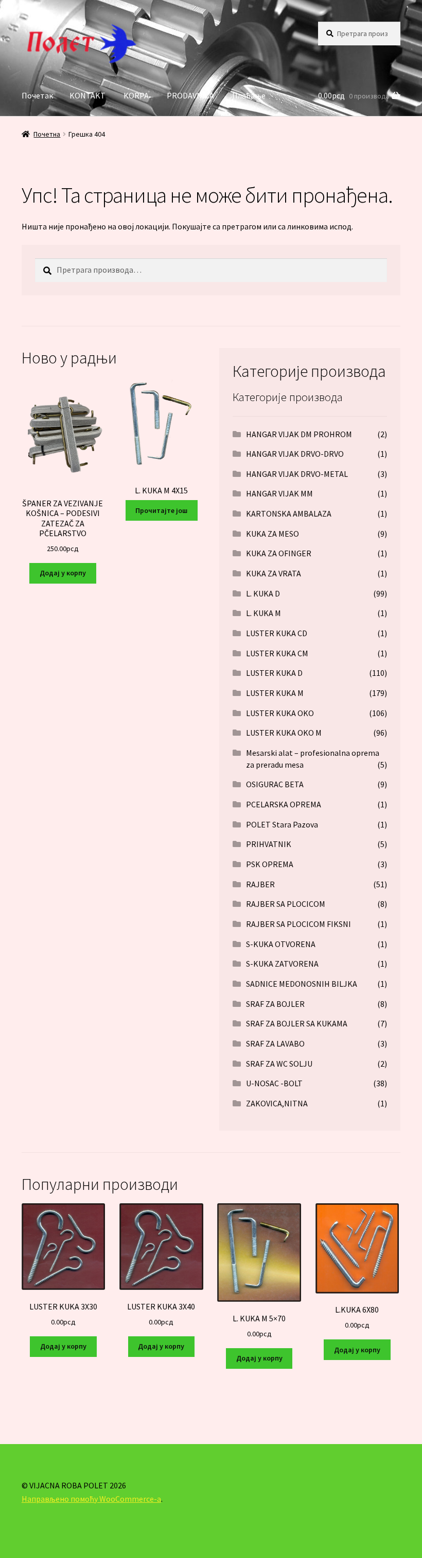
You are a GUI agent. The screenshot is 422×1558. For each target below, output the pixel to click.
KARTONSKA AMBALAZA (288, 513)
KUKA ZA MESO (272, 533)
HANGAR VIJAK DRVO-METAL (297, 474)
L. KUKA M (263, 613)
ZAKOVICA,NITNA (277, 1103)
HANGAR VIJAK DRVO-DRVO (295, 454)
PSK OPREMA (269, 864)
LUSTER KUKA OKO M (284, 732)
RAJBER (260, 884)
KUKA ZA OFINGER (278, 553)
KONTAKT (87, 95)
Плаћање (249, 95)
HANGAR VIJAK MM (279, 493)
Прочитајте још (161, 510)
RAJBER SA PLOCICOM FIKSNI (298, 924)
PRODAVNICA (190, 95)
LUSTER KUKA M (275, 693)
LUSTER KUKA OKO (280, 713)
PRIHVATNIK (268, 844)
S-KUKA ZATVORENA (282, 963)
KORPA (136, 95)
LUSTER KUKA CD (276, 633)
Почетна (46, 134)
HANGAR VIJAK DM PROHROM (299, 434)
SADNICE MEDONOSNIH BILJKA (301, 984)
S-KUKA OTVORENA (280, 944)
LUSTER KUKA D (274, 673)
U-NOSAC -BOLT (274, 1083)
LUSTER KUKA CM (277, 653)
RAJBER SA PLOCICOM (285, 904)
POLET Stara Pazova (282, 824)
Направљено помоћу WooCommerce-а (91, 1499)
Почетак (37, 95)
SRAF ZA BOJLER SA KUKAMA (296, 1023)
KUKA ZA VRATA (273, 573)
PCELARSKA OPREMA (283, 804)
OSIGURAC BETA (275, 784)
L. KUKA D (263, 593)
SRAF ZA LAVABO (275, 1043)
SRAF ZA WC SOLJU (279, 1063)
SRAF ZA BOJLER (275, 1004)
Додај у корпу (63, 572)
